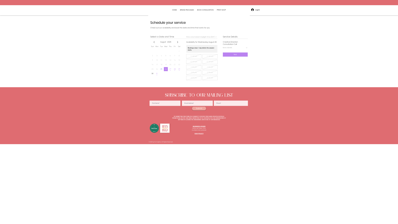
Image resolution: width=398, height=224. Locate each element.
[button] (221, 10)
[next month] (177, 42)
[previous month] (154, 42)
